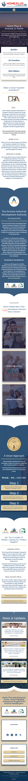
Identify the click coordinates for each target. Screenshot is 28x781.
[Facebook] (7, 735)
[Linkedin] (16, 735)
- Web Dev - (14, 779)
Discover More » (14, 635)
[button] (14, 10)
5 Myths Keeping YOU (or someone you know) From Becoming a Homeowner (14, 631)
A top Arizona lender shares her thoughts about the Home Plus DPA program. (14, 671)
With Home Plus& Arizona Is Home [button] (14, 344)
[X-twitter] (20, 735)
